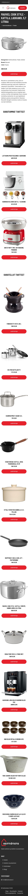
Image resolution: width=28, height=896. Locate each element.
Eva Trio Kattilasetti (14, 370)
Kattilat (23, 60)
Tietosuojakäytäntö (10, 893)
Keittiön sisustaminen (10, 863)
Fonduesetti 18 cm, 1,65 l (14, 324)
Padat (15, 25)
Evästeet (20, 891)
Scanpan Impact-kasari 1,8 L (14, 416)
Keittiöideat (7, 866)
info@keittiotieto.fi (5, 2)
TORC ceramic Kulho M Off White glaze (14, 776)
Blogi (5, 869)
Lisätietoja (14, 74)
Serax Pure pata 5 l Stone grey (14, 654)
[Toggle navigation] (3, 7)
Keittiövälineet (7, 25)
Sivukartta (20, 893)
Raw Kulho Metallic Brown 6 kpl (14, 739)
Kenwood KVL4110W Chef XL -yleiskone (14, 202)
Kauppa (22, 8)
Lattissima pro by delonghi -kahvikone (14, 156)
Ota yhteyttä (13, 891)
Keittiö (6, 860)
